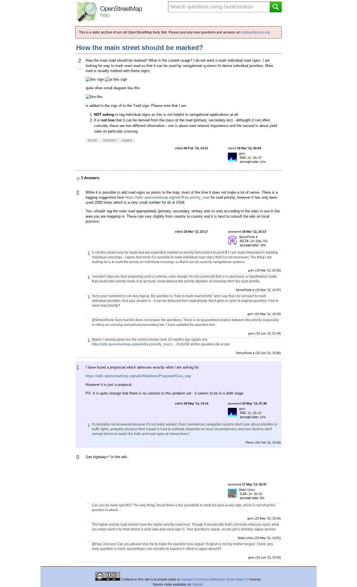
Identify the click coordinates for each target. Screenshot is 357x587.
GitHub (198, 584)
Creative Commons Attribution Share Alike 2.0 (214, 579)
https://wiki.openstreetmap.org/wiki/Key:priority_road (167, 197)
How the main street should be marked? (139, 47)
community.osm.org (255, 32)
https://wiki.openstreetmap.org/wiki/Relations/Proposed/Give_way (138, 376)
